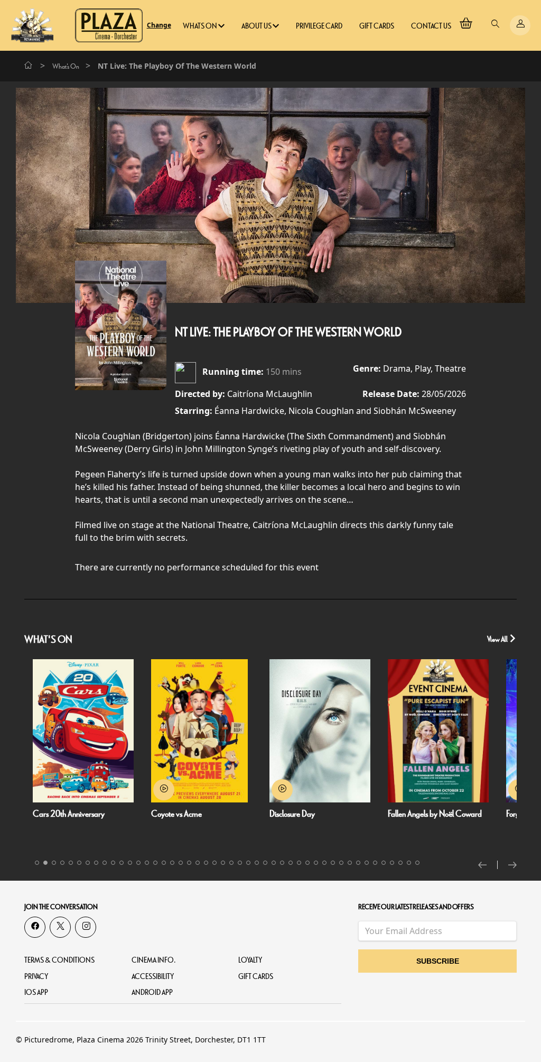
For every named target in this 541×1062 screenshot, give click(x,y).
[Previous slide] (488, 865)
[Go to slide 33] (307, 863)
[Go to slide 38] (350, 863)
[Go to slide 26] (248, 863)
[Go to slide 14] (147, 863)
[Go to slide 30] (282, 863)
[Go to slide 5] (71, 863)
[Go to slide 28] (265, 863)
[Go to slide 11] (121, 863)
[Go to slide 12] (130, 863)
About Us (257, 26)
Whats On (200, 26)
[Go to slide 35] (324, 863)
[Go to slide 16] (164, 863)
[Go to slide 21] (206, 863)
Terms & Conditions (59, 960)
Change (159, 25)
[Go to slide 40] (367, 863)
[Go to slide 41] (375, 863)
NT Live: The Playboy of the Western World (288, 332)
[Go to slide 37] (341, 863)
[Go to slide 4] (62, 863)
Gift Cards (376, 26)
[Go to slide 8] (96, 863)
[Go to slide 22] (214, 863)
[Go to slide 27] (257, 863)
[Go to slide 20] (197, 863)
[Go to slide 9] (104, 863)
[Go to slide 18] (181, 863)
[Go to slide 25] (240, 863)
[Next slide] (512, 865)
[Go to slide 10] (113, 863)
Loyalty (250, 960)
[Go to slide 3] (54, 863)
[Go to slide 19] (189, 863)
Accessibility (153, 977)
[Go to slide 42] (383, 863)
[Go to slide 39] (358, 863)
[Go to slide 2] (45, 863)
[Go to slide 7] (88, 863)
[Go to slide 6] (79, 863)
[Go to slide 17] (172, 863)
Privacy (36, 977)
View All (498, 639)
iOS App (36, 992)
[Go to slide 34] (316, 863)
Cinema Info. (154, 960)
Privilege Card (319, 26)
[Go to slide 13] (138, 863)
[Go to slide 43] (392, 863)
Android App (152, 992)
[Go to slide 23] (223, 863)
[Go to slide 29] (274, 863)
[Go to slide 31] (290, 863)
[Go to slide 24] (231, 863)
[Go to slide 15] (155, 863)
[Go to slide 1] (37, 863)
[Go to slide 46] (417, 863)
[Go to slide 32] (299, 863)
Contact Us (431, 26)
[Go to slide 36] (333, 863)
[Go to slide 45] (409, 863)
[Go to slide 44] (400, 863)
